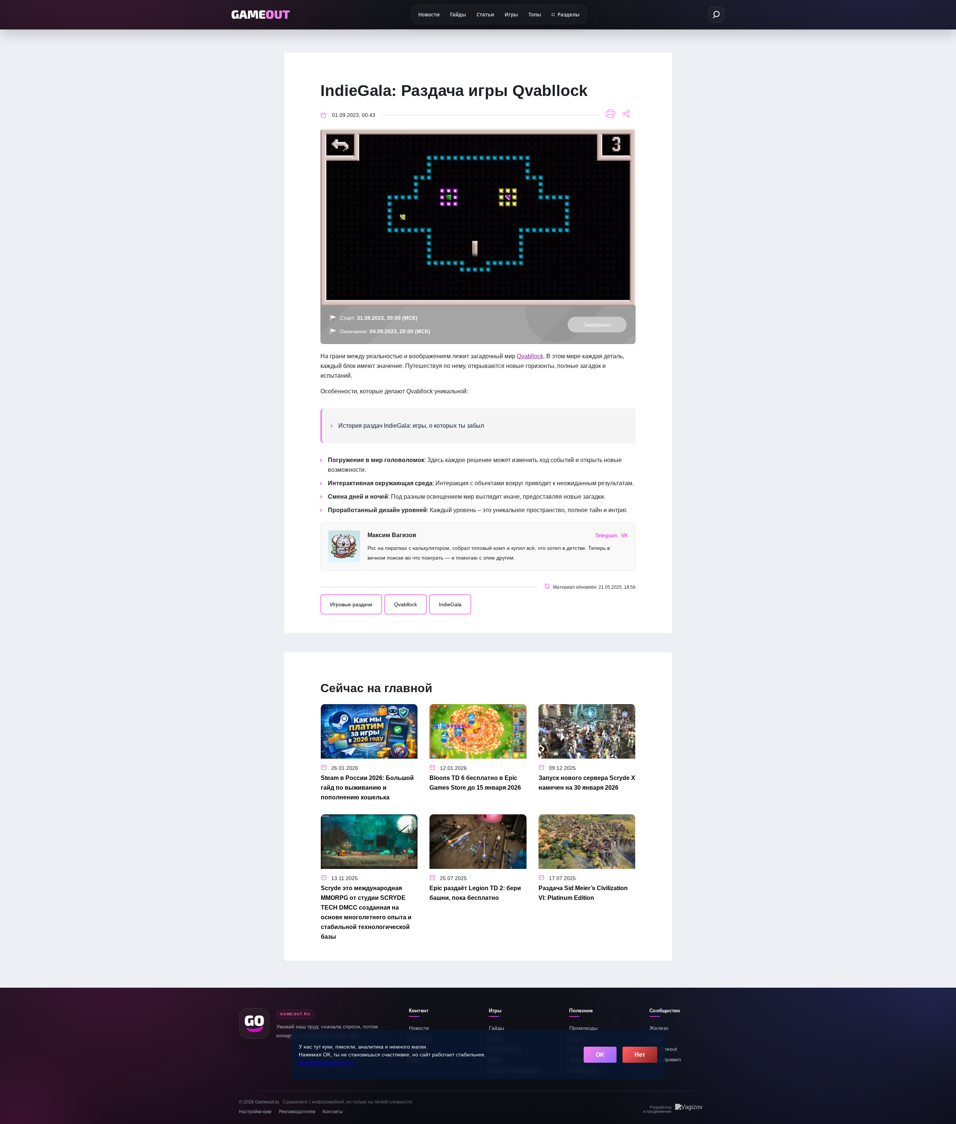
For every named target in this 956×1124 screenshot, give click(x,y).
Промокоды (583, 1028)
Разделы (569, 14)
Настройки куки (255, 1111)
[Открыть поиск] (716, 14)
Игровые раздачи (351, 604)
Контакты (333, 1111)
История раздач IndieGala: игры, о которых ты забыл (411, 425)
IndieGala (450, 604)
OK (600, 1055)
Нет (639, 1055)
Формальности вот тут (326, 1062)
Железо (658, 1028)
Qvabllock (530, 356)
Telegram (606, 535)
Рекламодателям (297, 1111)
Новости (419, 1028)
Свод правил (665, 1059)
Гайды (496, 1028)
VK (624, 535)
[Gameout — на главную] (261, 14)
